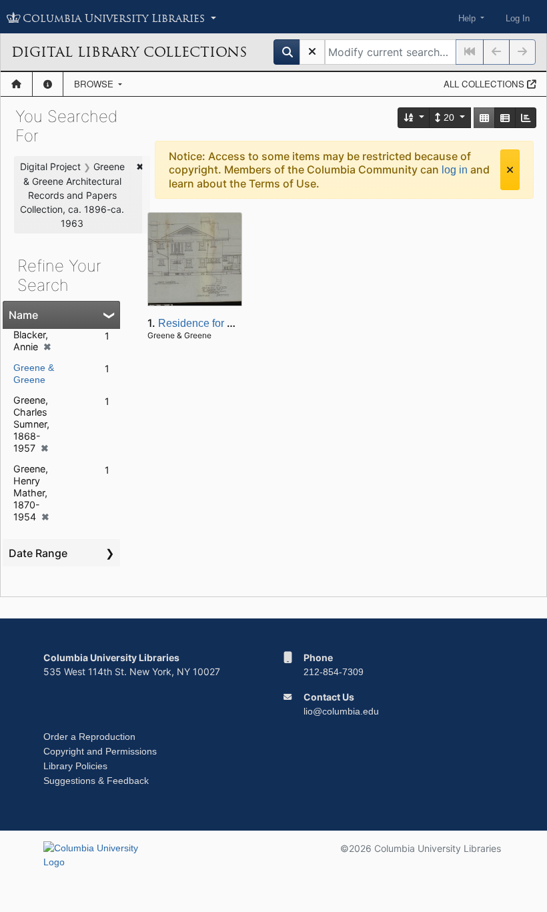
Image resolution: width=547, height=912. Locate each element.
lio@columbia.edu (341, 711)
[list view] (505, 117)
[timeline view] (525, 117)
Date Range (38, 553)
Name (23, 315)
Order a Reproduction (89, 736)
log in (455, 169)
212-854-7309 (334, 671)
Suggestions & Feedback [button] (96, 780)
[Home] (16, 84)
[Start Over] (312, 52)
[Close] (510, 169)
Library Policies (75, 766)
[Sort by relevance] (414, 117)
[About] (48, 84)
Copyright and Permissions (100, 751)
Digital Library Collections (129, 52)
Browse (95, 83)
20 (449, 117)
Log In (518, 18)
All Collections (485, 83)
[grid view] (484, 117)
